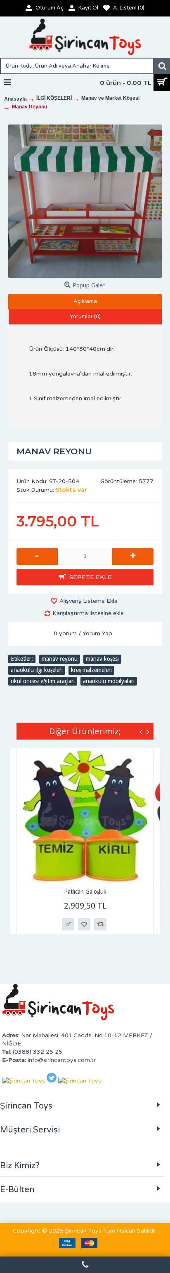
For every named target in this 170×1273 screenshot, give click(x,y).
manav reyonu (60, 658)
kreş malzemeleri (91, 670)
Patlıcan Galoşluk (85, 891)
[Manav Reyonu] (85, 201)
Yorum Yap (97, 633)
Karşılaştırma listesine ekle (88, 613)
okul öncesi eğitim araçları (43, 681)
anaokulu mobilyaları (109, 681)
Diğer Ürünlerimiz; (85, 731)
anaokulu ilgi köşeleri (37, 670)
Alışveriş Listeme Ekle (88, 600)
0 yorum (65, 633)
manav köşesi (102, 658)
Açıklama (85, 301)
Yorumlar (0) (85, 316)
